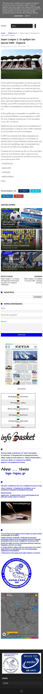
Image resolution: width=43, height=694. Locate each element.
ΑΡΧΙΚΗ (3, 26)
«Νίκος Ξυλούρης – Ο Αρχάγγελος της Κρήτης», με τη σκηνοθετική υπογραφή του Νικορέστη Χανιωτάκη (18, 489)
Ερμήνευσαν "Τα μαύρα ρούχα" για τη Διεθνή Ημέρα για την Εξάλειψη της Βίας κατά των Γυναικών (20, 496)
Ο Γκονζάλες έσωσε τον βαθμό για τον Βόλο (18, 267)
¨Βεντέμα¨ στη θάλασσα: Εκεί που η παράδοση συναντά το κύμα (21, 486)
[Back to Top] (21, 691)
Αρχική (3, 33)
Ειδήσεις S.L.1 (12, 33)
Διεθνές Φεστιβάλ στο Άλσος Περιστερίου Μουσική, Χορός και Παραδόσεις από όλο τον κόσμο (20, 544)
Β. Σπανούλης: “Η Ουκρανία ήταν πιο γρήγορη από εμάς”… (20, 455)
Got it (27, 16)
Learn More (18, 16)
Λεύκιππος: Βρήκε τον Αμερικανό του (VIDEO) (16, 460)
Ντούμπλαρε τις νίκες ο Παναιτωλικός (16, 245)
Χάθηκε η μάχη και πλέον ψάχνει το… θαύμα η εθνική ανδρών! (21, 457)
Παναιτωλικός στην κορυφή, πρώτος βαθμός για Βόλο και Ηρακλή (20, 223)
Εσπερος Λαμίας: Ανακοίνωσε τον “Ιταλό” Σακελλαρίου (19, 453)
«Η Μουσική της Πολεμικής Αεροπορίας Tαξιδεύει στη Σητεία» (20, 553)
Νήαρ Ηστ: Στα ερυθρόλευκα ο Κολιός (13, 462)
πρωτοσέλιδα (21, 389)
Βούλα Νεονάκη (6, 493)
